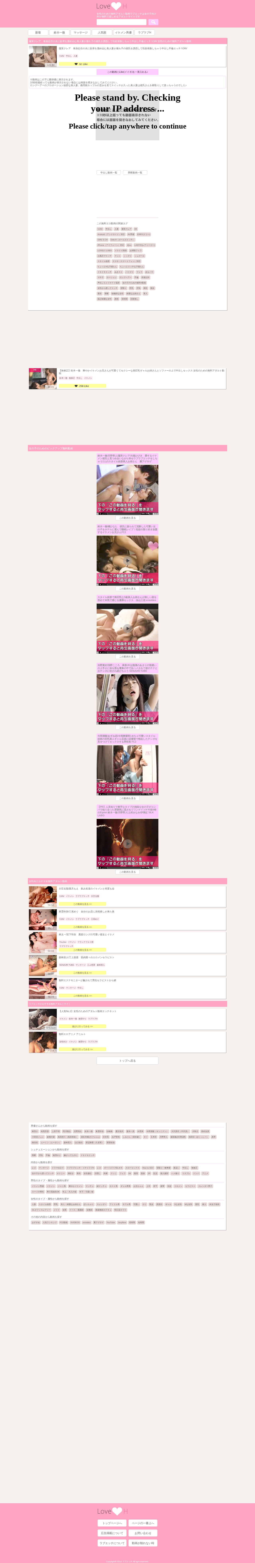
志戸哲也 (116, 1137)
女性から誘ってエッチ (108, 288)
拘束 (106, 1173)
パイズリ (129, 272)
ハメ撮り (175, 1173)
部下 (155, 1186)
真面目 (159, 1204)
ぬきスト (119, 272)
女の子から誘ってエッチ (43, 1173)
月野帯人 (164, 1137)
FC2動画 (64, 1222)
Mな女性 (188, 1204)
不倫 (136, 277)
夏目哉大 (120, 1131)
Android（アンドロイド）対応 (111, 234)
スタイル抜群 (104, 261)
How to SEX (148, 1168)
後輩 (162, 1186)
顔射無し (134, 299)
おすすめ (36, 1222)
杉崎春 (110, 1131)
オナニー (61, 1173)
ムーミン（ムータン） (51, 1142)
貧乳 (197, 1204)
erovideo (87, 1222)
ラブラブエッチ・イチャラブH (80, 1168)
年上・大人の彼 (69, 1192)
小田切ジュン (38, 1137)
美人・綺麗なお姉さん (71, 1204)
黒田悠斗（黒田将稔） (68, 1137)
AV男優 (131, 234)
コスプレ (186, 1173)
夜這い (176, 1168)
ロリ (144, 1204)
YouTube (111, 1222)
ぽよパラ (149, 272)
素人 (204, 1204)
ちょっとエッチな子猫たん (132, 267)
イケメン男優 (38, 1186)
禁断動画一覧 (135, 172)
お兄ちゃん (138, 1186)
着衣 (100, 293)
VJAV (100, 229)
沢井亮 (106, 1137)
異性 (145, 288)
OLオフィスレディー (41, 1210)
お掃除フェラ (136, 250)
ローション (112, 277)
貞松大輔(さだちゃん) (90, 1137)
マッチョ (90, 1186)
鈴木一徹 (89, 1131)
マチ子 (101, 277)
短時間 (141, 1222)
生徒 (169, 1186)
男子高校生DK (53, 1192)
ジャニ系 (62, 1186)
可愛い (136, 1204)
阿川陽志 (67, 1131)
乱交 (155, 1173)
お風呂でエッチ (105, 256)
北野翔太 (78, 1131)
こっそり (127, 256)
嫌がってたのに (71, 1155)
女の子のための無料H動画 (134, 283)
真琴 (214, 1137)
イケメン (51, 1186)
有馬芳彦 (45, 1131)
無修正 (194, 1168)
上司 (148, 1186)
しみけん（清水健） (132, 1137)
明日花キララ (120, 1210)
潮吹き (71, 1173)
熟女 (151, 1204)
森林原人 (68, 1142)
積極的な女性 (118, 293)
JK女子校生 (214, 1204)
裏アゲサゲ (99, 1222)
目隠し (98, 1173)
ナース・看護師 (76, 1210)
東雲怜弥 (100, 1131)
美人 (145, 293)
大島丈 (195, 1131)
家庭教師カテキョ (103, 1210)
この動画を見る (127, 517)
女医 (65, 1210)
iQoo (129, 245)
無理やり (57, 1155)
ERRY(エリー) (143, 234)
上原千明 (56, 1131)
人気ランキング (50, 1222)
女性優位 (88, 1173)
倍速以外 (145, 277)
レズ (34, 1168)
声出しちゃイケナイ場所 (109, 283)
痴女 (152, 288)
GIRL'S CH (103, 240)
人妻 (117, 229)
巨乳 (131, 288)
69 (135, 229)
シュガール (139, 256)
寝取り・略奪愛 (164, 1168)
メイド (57, 1210)
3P (149, 1173)
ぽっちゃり (89, 1204)
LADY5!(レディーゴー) (144, 245)
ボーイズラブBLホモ (113, 1168)
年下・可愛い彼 (86, 1192)
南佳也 (35, 1142)
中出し (109, 229)
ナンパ (196, 1173)
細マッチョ (102, 1186)
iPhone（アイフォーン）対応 (111, 245)
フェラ (139, 272)
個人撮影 (164, 1173)
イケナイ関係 (121, 250)
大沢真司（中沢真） (180, 1131)
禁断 (107, 293)
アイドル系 (115, 1204)
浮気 (138, 288)
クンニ (118, 256)
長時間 (125, 299)
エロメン (178, 1186)
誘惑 (117, 299)
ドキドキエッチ (105, 272)
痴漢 (136, 1173)
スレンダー (102, 1204)
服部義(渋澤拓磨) (178, 1137)
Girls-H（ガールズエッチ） (122, 240)
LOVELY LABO (105, 250)
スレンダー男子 (205, 1186)
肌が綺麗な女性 (105, 299)
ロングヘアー (125, 277)
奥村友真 (205, 1131)
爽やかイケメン (76, 1186)
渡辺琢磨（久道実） (95, 1142)
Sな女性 (178, 1204)
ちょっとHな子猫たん (107, 267)
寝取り (124, 288)
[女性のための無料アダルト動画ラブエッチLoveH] (112, 10)
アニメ (205, 1173)
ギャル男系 (125, 1186)
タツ (146, 1137)
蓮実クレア (126, 229)
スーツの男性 (38, 1192)
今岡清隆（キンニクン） (157, 1131)
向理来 (140, 1131)
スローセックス (132, 1168)
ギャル (168, 1204)
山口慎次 (79, 1142)
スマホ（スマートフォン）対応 (126, 261)
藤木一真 (130, 1131)
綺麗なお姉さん (133, 293)
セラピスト (190, 1186)
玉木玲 (154, 1137)
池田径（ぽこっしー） (199, 1137)
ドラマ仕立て (58, 1168)
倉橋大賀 (51, 1137)
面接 (143, 1173)
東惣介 (35, 1131)
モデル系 (126, 1204)
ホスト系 (114, 1186)
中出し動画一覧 (108, 172)
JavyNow (122, 1222)
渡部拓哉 (111, 1142)
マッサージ (44, 1168)
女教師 (89, 1210)
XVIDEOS (75, 1222)
